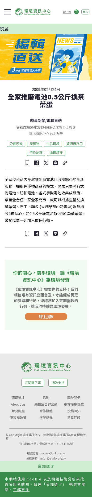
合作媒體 (46, 410)
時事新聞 (37, 120)
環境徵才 (18, 397)
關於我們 (73, 397)
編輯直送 (54, 120)
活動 (46, 397)
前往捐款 (46, 316)
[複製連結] (65, 163)
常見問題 (18, 410)
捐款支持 (58, 382)
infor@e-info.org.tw (53, 458)
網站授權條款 (74, 404)
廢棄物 (34, 143)
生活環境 (52, 143)
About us (18, 404)
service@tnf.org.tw (53, 453)
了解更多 (21, 489)
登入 (85, 12)
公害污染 (16, 143)
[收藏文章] (27, 163)
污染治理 (36, 152)
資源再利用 (74, 143)
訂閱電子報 (33, 382)
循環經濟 (56, 152)
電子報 (67, 11)
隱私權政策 (18, 417)
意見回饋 (73, 417)
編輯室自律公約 (46, 404)
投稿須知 (73, 410)
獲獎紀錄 (46, 417)
